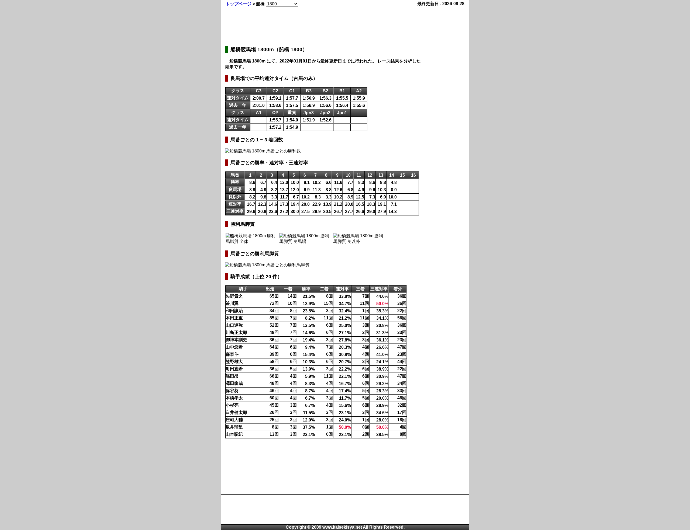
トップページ (238, 4)
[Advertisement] (323, 27)
